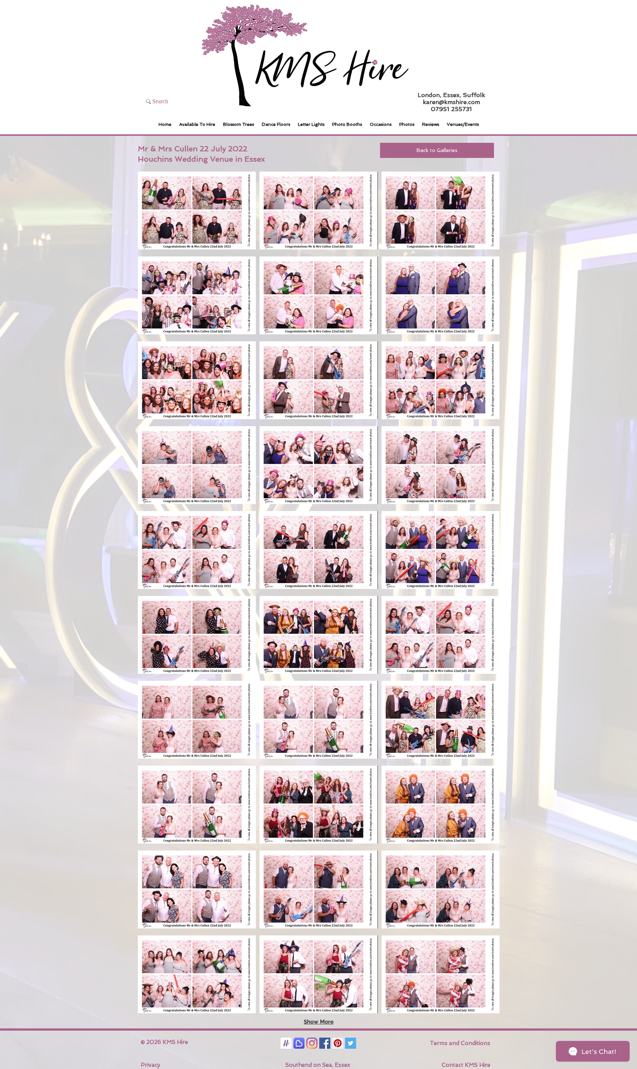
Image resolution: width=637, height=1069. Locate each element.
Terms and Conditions (460, 1043)
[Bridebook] (298, 1043)
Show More (319, 1021)
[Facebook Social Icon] (324, 1043)
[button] (197, 210)
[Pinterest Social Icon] (337, 1043)
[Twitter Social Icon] (350, 1043)
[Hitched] (286, 1043)
